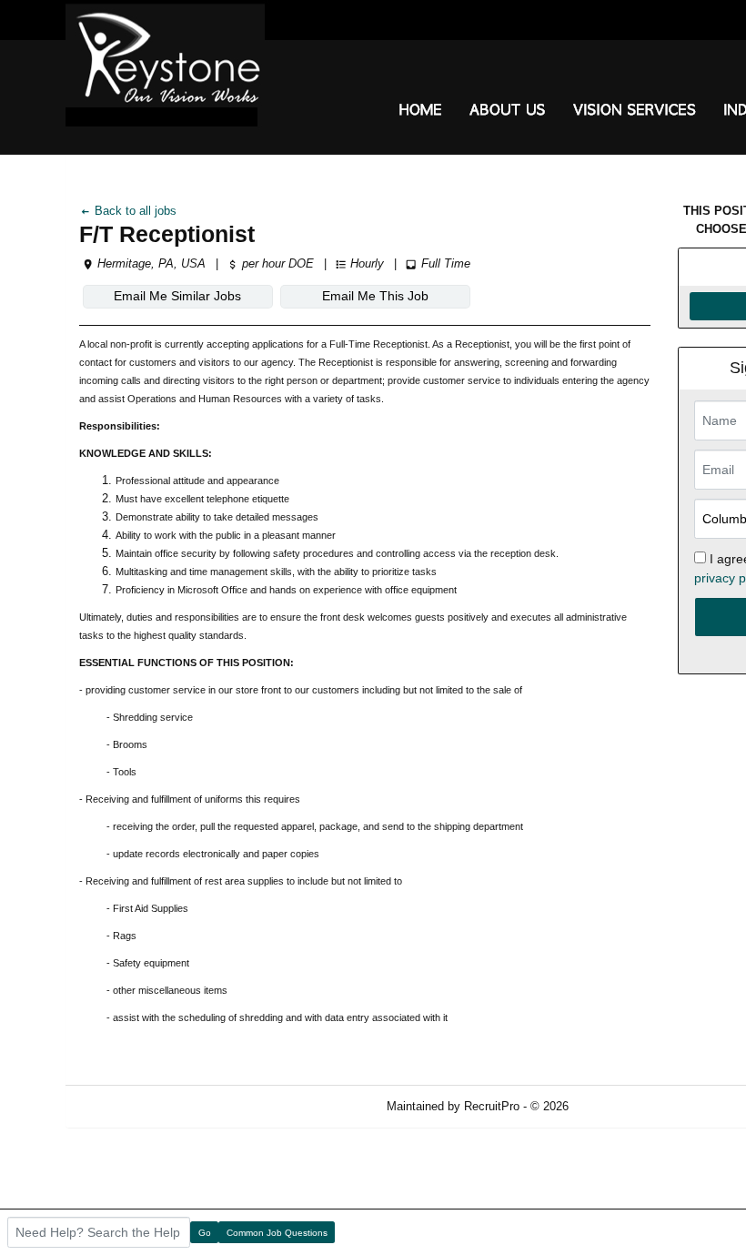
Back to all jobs (133, 211)
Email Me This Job (375, 295)
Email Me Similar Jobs (177, 295)
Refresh (621, 1106)
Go (204, 1233)
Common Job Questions (277, 1233)
